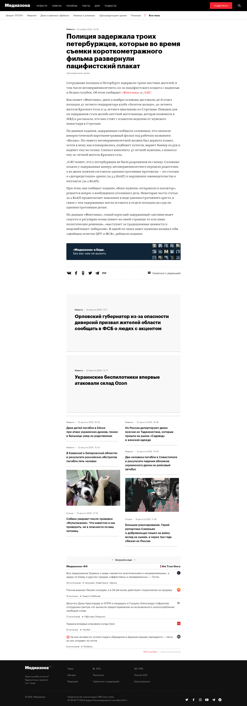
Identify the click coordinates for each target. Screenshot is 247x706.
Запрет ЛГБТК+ (14, 15)
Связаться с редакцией (166, 273)
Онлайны (71, 5)
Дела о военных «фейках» (54, 15)
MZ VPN (138, 668)
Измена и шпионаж (84, 15)
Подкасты (111, 5)
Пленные (136, 15)
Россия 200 (141, 675)
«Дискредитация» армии (113, 15)
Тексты (86, 5)
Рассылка (98, 675)
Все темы (154, 15)
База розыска (142, 681)
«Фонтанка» (131, 92)
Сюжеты (57, 5)
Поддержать (221, 5)
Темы (70, 668)
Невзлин (31, 15)
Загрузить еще (123, 559)
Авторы (71, 675)
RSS (98, 668)
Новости (42, 5)
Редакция (72, 681)
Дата (97, 5)
